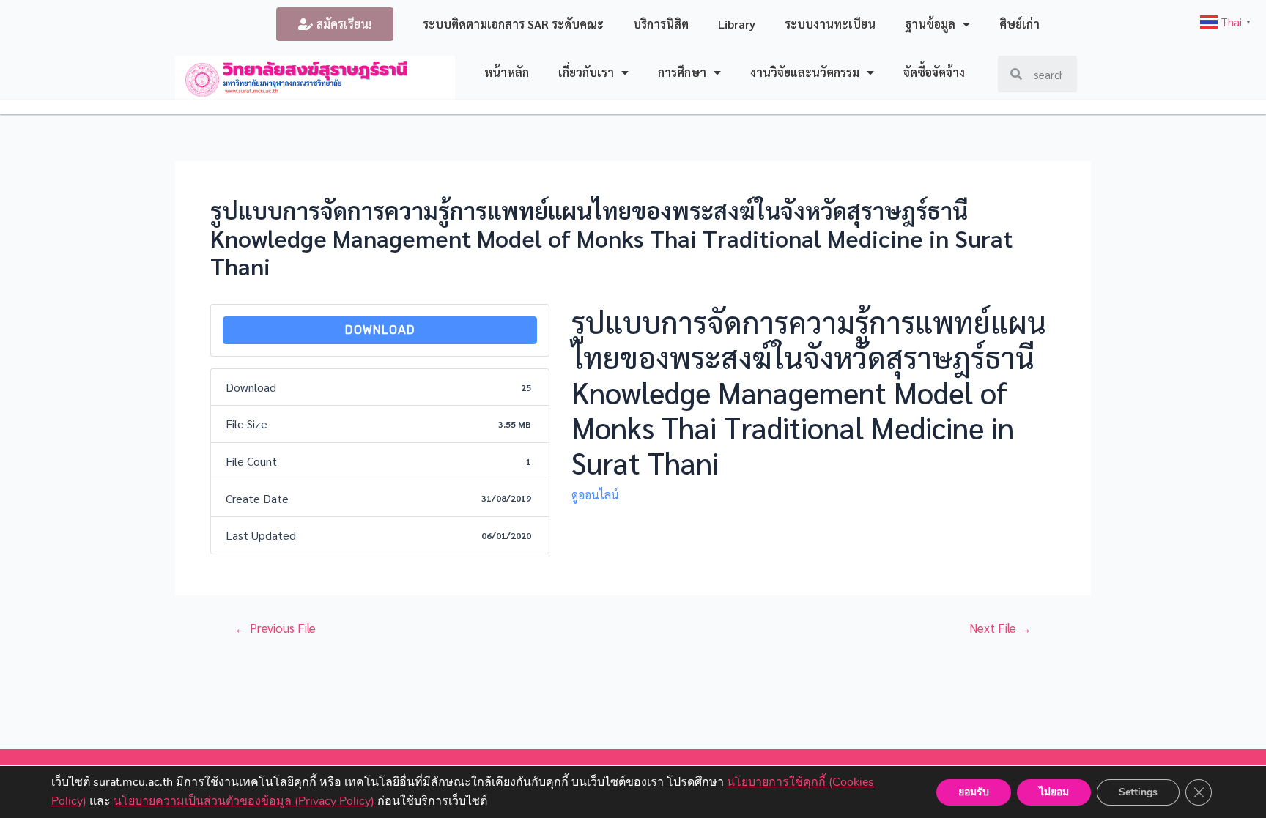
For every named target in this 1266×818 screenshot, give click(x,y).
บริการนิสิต (661, 23)
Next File (1000, 628)
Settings (1138, 791)
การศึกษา (682, 72)
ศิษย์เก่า (1019, 23)
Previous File (275, 628)
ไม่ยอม (1054, 791)
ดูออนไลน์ (595, 494)
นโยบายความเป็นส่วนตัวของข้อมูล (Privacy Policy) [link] (244, 800)
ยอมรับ (973, 791)
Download (380, 330)
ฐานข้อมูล (930, 23)
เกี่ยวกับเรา (586, 72)
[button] (334, 24)
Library (736, 23)
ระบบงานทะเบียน (830, 23)
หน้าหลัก (506, 72)
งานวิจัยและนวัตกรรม (804, 72)
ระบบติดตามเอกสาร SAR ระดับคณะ (513, 23)
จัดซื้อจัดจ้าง (934, 72)
